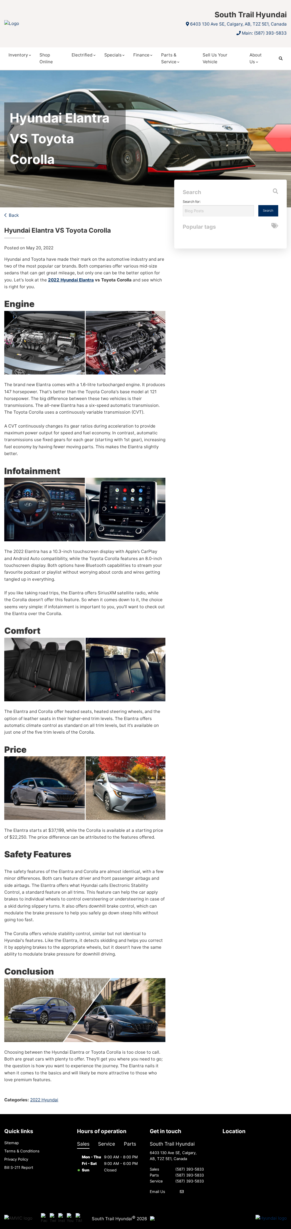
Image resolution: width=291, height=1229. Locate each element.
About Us (256, 58)
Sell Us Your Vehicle (215, 58)
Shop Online (46, 58)
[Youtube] (70, 1218)
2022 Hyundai (44, 1099)
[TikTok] (79, 1218)
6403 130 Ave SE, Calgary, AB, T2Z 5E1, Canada (238, 24)
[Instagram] (61, 1218)
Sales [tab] (83, 1144)
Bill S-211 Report (18, 1167)
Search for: (192, 201)
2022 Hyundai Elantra (71, 280)
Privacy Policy (16, 1159)
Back (14, 215)
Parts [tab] (130, 1144)
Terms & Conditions (22, 1151)
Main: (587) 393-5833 (264, 33)
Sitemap (11, 1142)
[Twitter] (53, 1218)
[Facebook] (44, 1218)
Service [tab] (106, 1144)
